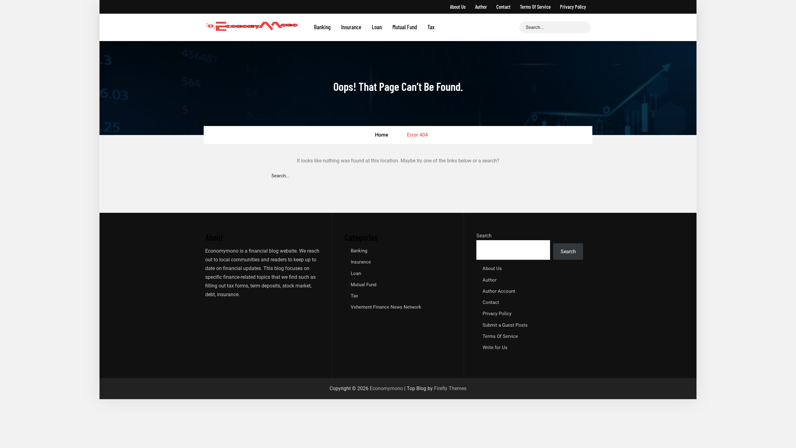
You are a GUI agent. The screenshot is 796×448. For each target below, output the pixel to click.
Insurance (351, 26)
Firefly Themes (450, 388)
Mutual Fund (404, 26)
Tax (431, 26)
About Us (458, 6)
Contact (503, 6)
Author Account (499, 291)
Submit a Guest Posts (505, 325)
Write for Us (495, 347)
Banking (322, 26)
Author (481, 6)
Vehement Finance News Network (386, 307)
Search (484, 236)
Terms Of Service (535, 6)
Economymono (386, 388)
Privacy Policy (573, 6)
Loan (377, 26)
